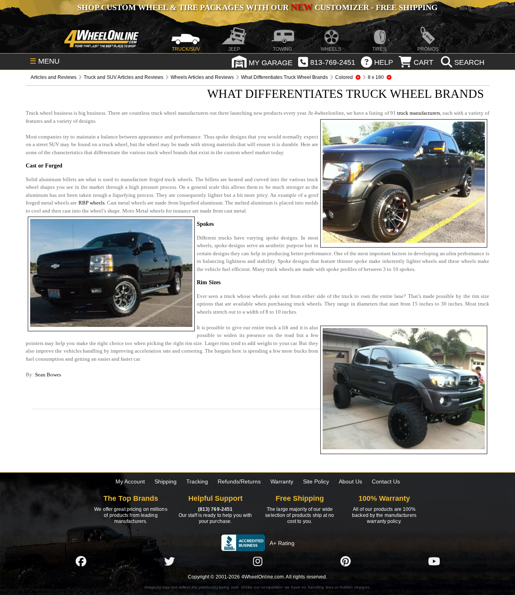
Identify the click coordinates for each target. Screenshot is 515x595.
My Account (130, 481)
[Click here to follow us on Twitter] (169, 561)
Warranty (281, 481)
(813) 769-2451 (215, 509)
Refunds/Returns (239, 481)
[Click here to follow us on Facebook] (81, 561)
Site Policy (316, 481)
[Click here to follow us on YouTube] (434, 561)
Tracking (197, 481)
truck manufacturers (418, 113)
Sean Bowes (48, 375)
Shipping (165, 481)
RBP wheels (91, 203)
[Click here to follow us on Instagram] (257, 561)
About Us (350, 481)
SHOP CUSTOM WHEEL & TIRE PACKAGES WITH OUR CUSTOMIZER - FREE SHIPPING (257, 7)
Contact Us (386, 481)
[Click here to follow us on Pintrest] (346, 561)
